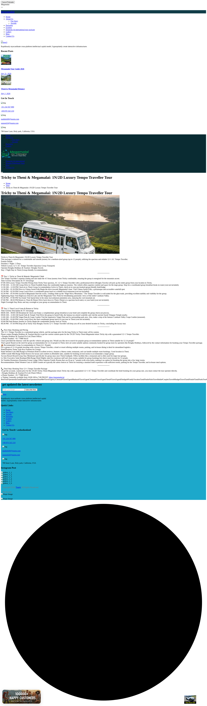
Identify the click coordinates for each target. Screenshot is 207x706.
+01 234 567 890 (7, 107)
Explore (9, 28)
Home (8, 17)
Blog (7, 34)
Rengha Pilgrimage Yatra (15, 163)
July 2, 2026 (5, 94)
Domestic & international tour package (20, 30)
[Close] (38, 691)
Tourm (18, 487)
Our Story (14, 21)
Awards (13, 23)
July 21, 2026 (6, 74)
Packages (9, 25)
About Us (9, 19)
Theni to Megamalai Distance (13, 89)
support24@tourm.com (9, 123)
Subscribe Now (31, 390)
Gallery (8, 32)
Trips (8, 185)
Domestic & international (15, 161)
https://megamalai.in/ (56, 377)
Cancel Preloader (8, 2)
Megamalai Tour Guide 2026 (12, 69)
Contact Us (10, 36)
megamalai (7, 11)
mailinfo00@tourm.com (10, 119)
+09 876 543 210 (7, 111)
